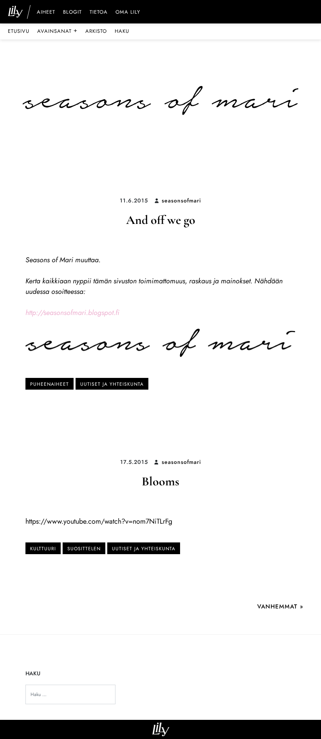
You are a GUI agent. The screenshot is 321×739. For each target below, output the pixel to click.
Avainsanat (57, 31)
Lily (161, 729)
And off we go (160, 219)
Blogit (72, 12)
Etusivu (18, 31)
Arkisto (96, 31)
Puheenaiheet (49, 384)
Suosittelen (84, 548)
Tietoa (99, 12)
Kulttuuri (43, 548)
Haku (122, 31)
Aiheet (46, 12)
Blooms (160, 481)
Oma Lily (127, 12)
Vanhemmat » (280, 606)
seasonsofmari (181, 200)
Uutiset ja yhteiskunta (112, 384)
